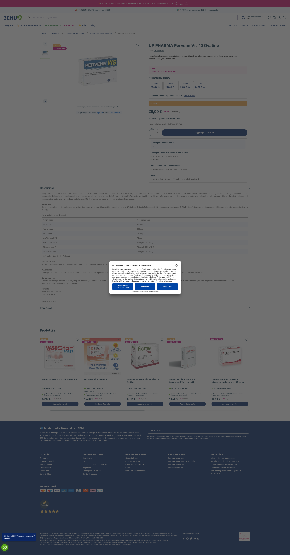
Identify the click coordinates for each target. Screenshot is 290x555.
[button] (4, 547)
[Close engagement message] (34, 535)
